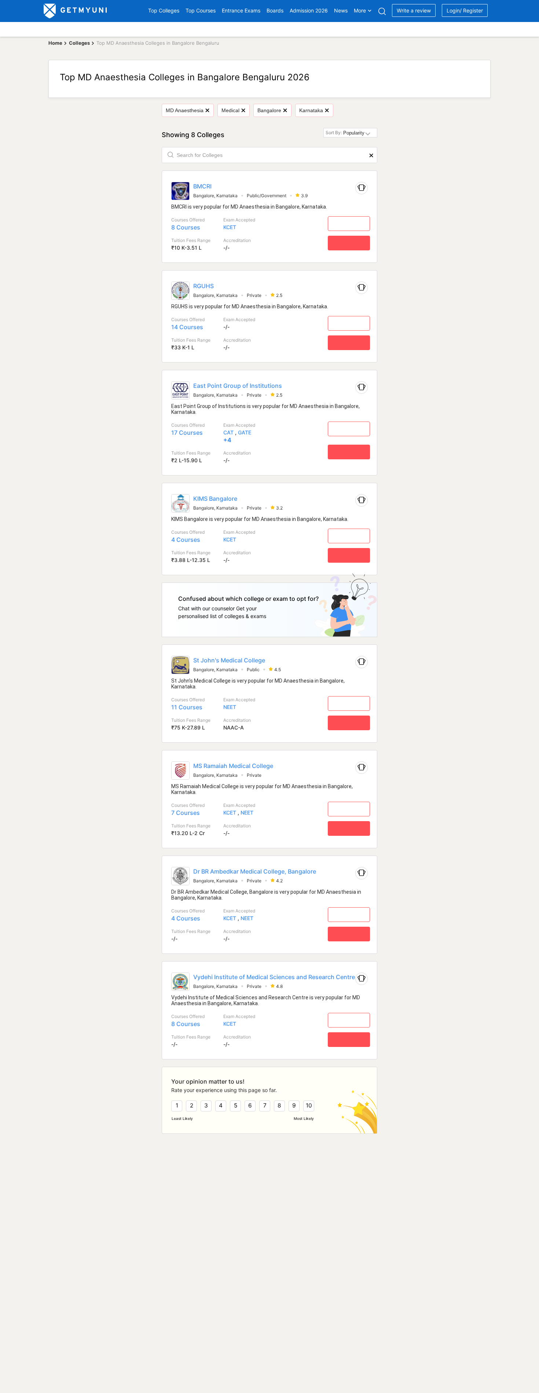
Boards (275, 10)
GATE (244, 432)
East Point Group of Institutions (237, 385)
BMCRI (202, 186)
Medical (230, 110)
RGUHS (203, 286)
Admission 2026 (309, 10)
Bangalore (269, 110)
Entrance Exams (241, 10)
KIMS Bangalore (215, 498)
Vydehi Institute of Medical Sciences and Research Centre (274, 977)
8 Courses (185, 227)
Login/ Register (465, 10)
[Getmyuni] (76, 11)
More (360, 10)
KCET (229, 227)
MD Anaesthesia (184, 110)
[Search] (382, 11)
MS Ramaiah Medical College (233, 765)
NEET (229, 707)
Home (55, 43)
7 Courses (185, 812)
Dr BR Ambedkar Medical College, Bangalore (254, 871)
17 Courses (187, 432)
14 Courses (187, 327)
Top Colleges (163, 10)
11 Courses (186, 707)
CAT (228, 432)
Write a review (414, 10)
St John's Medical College (229, 660)
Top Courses (201, 10)
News (341, 10)
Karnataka (311, 110)
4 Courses (185, 539)
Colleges (79, 43)
